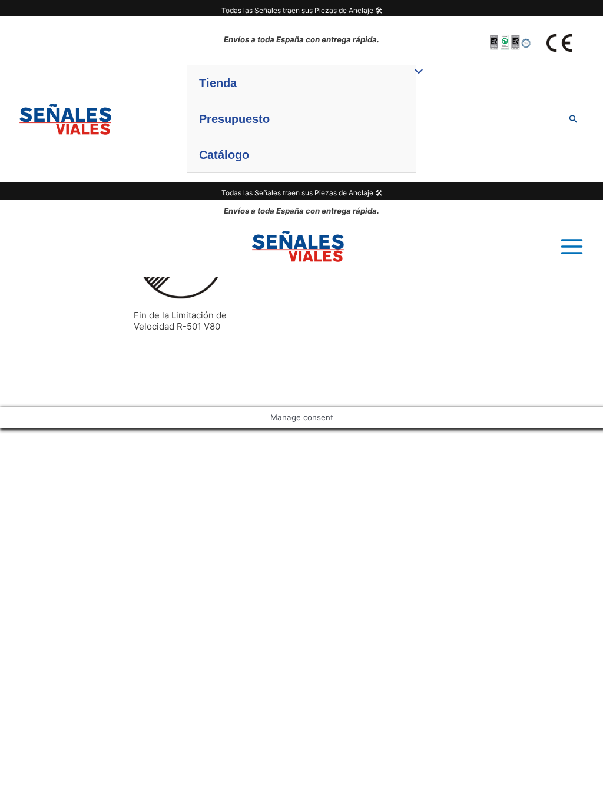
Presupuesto (234, 118)
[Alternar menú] (416, 71)
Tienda (218, 83)
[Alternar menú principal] (571, 246)
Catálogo (224, 154)
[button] (573, 119)
